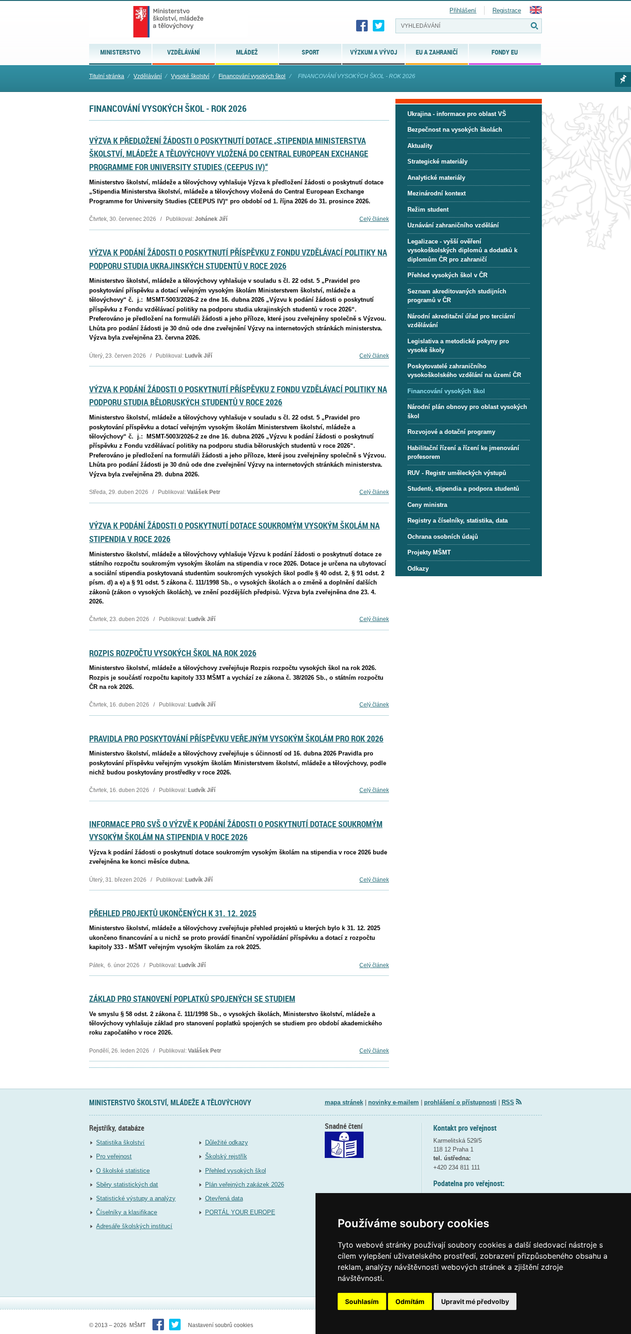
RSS (508, 1102)
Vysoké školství (190, 76)
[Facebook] (362, 26)
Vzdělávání (147, 76)
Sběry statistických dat (127, 1184)
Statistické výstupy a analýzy (136, 1198)
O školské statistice (123, 1170)
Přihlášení (462, 10)
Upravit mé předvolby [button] (475, 1301)
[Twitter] (379, 26)
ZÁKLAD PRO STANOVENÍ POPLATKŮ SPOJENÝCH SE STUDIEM (192, 998)
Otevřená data (224, 1198)
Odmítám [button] (410, 1301)
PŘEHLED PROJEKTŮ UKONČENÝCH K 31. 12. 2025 (172, 913)
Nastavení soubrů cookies (220, 1325)
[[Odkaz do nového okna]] (344, 1155)
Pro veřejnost (114, 1156)
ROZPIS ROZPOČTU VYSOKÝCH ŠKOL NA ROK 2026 (172, 652)
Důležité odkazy (226, 1142)
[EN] (536, 11)
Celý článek (374, 219)
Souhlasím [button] (362, 1301)
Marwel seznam (623, 79)
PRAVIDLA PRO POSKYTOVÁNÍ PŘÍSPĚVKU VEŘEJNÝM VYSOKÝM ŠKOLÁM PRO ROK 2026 (236, 738)
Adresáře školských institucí (134, 1226)
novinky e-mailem (393, 1102)
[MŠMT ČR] (168, 21)
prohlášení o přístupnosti (460, 1102)
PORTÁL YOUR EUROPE (240, 1212)
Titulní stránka (106, 76)
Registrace (506, 10)
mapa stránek (344, 1102)
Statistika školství (120, 1142)
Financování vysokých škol (251, 76)
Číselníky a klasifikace (126, 1212)
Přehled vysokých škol (235, 1170)
